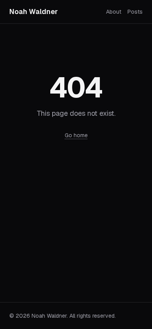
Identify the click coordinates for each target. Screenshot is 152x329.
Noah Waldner (33, 11)
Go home (76, 135)
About (113, 11)
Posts (135, 11)
